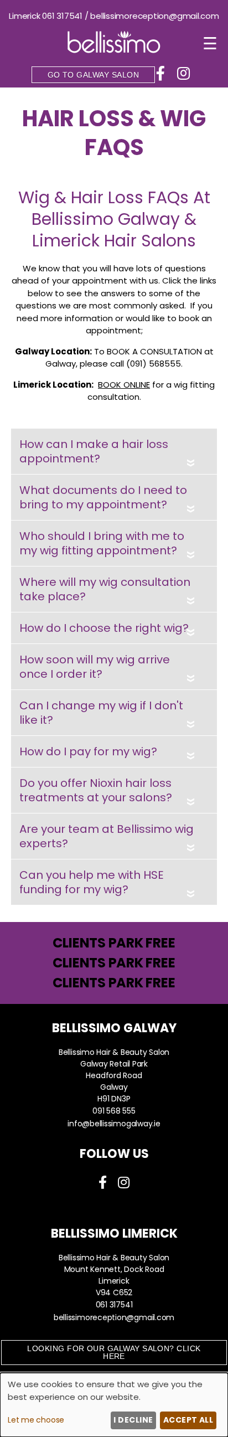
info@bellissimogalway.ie (114, 1123)
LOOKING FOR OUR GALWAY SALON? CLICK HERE (113, 1352)
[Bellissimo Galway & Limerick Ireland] (114, 50)
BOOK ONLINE (124, 384)
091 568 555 (114, 1110)
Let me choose (36, 1419)
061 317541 (114, 1304)
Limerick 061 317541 (45, 16)
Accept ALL (188, 1419)
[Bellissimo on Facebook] (162, 73)
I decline (133, 1419)
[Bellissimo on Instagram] (183, 73)
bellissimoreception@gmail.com (154, 16)
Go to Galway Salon (93, 74)
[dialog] (114, 1405)
